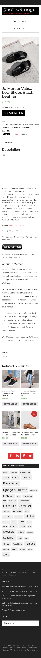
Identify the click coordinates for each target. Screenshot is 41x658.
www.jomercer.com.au (17, 226)
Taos (20, 538)
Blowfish (6, 478)
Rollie (22, 526)
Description (9, 142)
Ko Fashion (17, 511)
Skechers (8, 531)
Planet (21, 522)
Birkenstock (25, 472)
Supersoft (9, 537)
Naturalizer (6, 522)
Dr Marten (33, 490)
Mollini (29, 516)
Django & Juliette (15, 490)
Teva (26, 538)
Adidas (5, 472)
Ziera (6, 554)
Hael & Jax (12, 501)
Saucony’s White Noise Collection (13, 610)
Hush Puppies (24, 501)
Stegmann (30, 532)
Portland (29, 522)
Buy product (10, 404)
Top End (30, 543)
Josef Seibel (6, 511)
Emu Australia (27, 496)
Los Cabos (18, 517)
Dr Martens (8, 496)
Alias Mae (14, 472)
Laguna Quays (7, 517)
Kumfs (27, 511)
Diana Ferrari (11, 483)
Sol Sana (21, 532)
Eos (4, 501)
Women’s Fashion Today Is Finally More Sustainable (20, 591)
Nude (14, 522)
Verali (14, 549)
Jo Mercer (14, 127)
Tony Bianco (17, 544)
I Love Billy (9, 505)
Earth (18, 496)
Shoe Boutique (20, 11)
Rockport (13, 526)
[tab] (9, 142)
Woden (30, 549)
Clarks (15, 477)
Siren (29, 526)
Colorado (26, 477)
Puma (5, 526)
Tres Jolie (6, 549)
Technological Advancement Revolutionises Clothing (20, 586)
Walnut (22, 549)
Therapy (6, 544)
